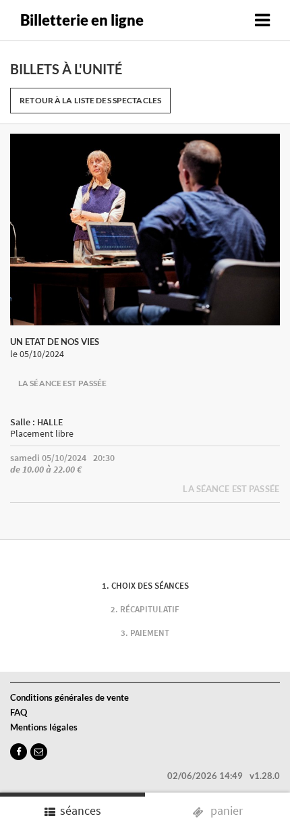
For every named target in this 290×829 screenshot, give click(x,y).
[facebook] (18, 751)
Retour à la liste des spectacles (90, 100)
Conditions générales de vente (69, 697)
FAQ (18, 712)
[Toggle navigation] (262, 20)
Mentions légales (44, 727)
